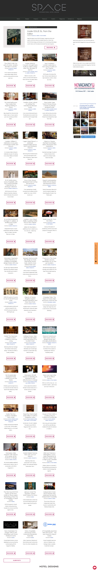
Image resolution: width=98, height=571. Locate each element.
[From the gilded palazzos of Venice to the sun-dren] (92, 122)
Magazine (62, 18)
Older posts (17, 560)
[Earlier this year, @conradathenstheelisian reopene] (76, 130)
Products (44, 18)
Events (53, 18)
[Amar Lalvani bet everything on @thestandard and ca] (84, 114)
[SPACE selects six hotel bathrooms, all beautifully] (92, 114)
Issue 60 (50, 148)
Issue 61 (34, 35)
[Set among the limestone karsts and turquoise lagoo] (92, 130)
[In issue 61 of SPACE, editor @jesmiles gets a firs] (76, 114)
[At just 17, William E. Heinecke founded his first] (84, 130)
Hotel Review (31, 71)
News (18, 18)
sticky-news (43, 35)
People (27, 18)
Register (79, 18)
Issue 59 (11, 381)
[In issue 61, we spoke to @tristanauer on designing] (76, 122)
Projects (36, 18)
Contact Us (71, 18)
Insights (49, 185)
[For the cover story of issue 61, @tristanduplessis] (84, 122)
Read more (50, 47)
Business (50, 302)
